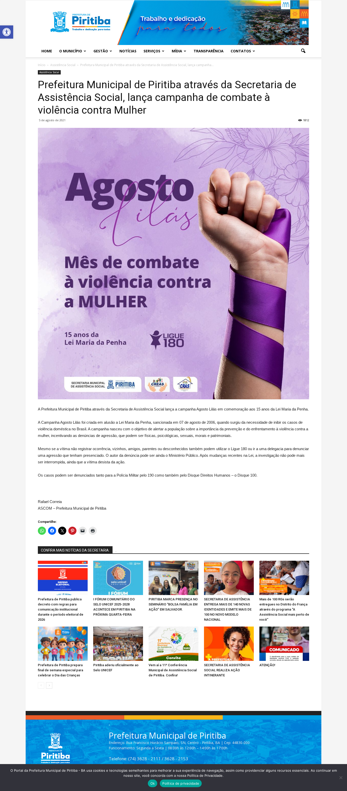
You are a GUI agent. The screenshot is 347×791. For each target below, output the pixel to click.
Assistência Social (49, 72)
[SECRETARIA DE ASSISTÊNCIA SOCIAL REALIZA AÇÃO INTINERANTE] (229, 644)
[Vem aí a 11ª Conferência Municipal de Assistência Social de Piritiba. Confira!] (173, 644)
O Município (70, 51)
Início (41, 65)
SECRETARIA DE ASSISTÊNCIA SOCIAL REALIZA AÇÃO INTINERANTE (227, 670)
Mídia (177, 51)
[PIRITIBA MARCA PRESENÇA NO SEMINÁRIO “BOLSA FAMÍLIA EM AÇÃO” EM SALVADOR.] (173, 578)
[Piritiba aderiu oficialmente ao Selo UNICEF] (118, 644)
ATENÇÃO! (267, 665)
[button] (6, 32)
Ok (152, 783)
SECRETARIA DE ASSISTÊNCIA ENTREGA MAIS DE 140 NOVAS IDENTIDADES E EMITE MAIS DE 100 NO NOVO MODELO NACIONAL (227, 609)
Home (46, 51)
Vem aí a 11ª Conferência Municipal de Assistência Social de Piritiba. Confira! (173, 670)
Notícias (127, 51)
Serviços (152, 51)
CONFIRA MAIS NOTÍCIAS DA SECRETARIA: (75, 550)
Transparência (209, 51)
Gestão (100, 51)
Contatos (241, 51)
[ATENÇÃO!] (284, 644)
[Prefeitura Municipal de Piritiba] (173, 22)
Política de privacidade (180, 783)
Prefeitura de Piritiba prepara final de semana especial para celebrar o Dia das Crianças (60, 670)
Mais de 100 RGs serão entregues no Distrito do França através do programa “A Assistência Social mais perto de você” (284, 609)
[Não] (340, 777)
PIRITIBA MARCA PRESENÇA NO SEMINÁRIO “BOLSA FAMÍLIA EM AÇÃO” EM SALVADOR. (173, 604)
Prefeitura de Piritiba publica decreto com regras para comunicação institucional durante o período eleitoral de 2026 (60, 609)
